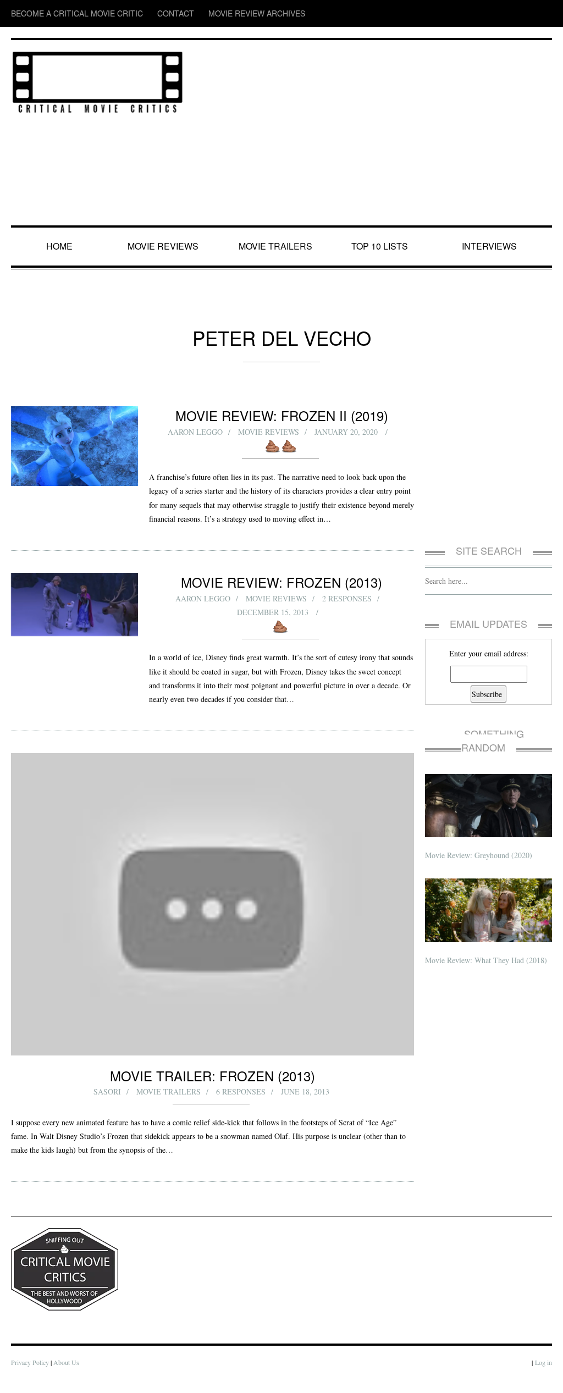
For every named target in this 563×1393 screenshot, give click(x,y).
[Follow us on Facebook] (480, 13)
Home (60, 246)
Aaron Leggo (195, 432)
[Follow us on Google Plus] (525, 13)
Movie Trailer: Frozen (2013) (212, 1088)
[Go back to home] (97, 80)
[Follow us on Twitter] (501, 13)
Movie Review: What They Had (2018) (488, 946)
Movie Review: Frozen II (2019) (281, 415)
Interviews (491, 246)
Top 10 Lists (381, 246)
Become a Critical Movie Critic (61, 13)
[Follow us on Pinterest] (544, 13)
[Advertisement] (373, 134)
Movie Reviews (165, 246)
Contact (139, 13)
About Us (68, 1376)
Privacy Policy (30, 1376)
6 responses (241, 1105)
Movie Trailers (276, 246)
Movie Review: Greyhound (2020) (480, 841)
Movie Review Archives (204, 13)
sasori (108, 1105)
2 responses (347, 611)
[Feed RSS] (459, 13)
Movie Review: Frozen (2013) (281, 595)
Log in (543, 1376)
